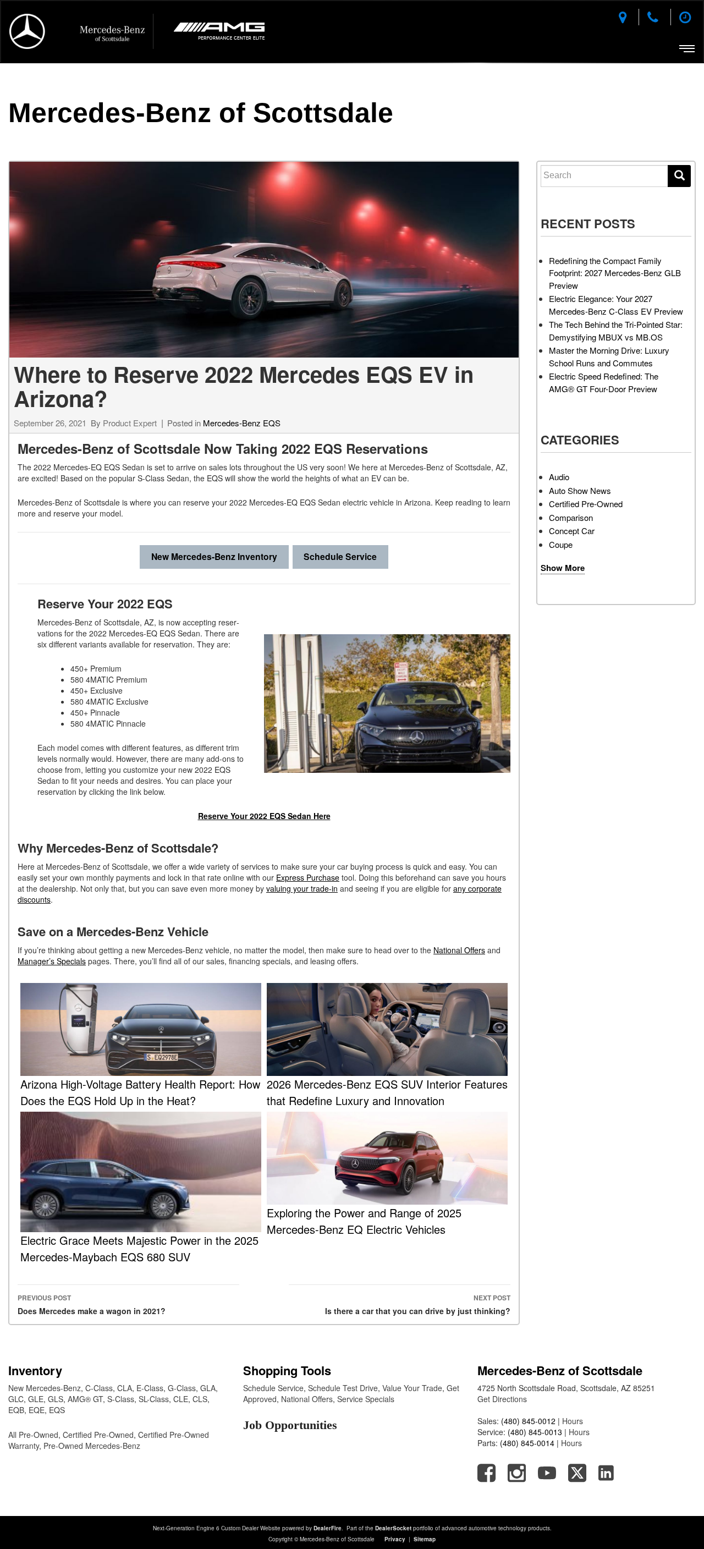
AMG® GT (85, 1398)
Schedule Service (340, 556)
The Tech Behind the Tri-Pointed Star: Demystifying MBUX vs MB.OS (616, 330)
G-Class (182, 1387)
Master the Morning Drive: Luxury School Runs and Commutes (609, 356)
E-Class (149, 1387)
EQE (37, 1409)
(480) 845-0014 (527, 1442)
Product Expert (130, 423)
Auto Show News (580, 490)
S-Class (120, 1398)
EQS (57, 1409)
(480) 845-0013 (535, 1431)
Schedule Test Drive (343, 1387)
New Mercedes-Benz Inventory (214, 556)
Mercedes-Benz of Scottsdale (200, 112)
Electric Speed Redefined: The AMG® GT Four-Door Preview (603, 382)
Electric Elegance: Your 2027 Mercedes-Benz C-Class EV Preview (616, 305)
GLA (208, 1387)
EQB (16, 1409)
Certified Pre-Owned (586, 503)
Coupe (561, 544)
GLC (16, 1398)
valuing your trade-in (302, 888)
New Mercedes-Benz (44, 1387)
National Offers (459, 949)
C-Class (99, 1387)
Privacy (394, 1539)
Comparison (571, 517)
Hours (572, 1420)
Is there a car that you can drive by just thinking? (417, 1304)
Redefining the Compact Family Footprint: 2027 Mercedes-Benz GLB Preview (615, 273)
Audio (559, 476)
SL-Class (154, 1398)
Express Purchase (307, 877)
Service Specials (365, 1398)
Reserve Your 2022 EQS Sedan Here (264, 815)
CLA (124, 1387)
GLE (35, 1398)
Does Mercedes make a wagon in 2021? (92, 1304)
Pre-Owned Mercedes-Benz (91, 1445)
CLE (180, 1398)
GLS (55, 1398)
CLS (200, 1398)
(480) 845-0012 (528, 1420)
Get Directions (502, 1398)
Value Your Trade (412, 1387)
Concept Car (572, 530)
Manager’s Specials (52, 960)
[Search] (679, 176)
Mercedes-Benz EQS (241, 423)
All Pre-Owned (33, 1434)
